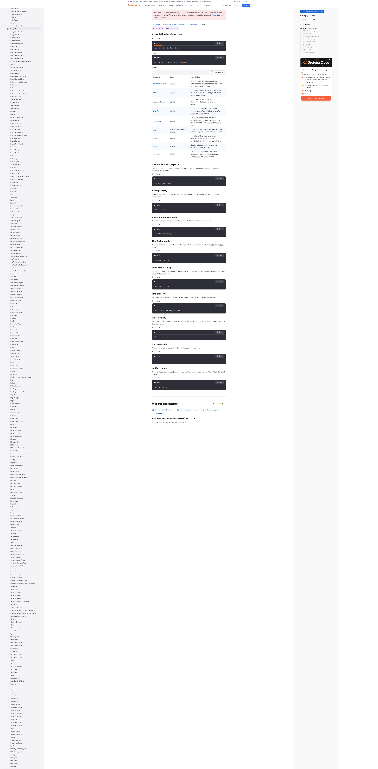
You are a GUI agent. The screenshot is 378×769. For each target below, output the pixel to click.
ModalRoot (14, 427)
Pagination (13, 462)
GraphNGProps (15, 280)
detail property (308, 33)
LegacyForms (14, 365)
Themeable (14, 699)
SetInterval (14, 604)
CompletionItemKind (17, 35)
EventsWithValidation (17, 144)
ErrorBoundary (15, 129)
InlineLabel (13, 339)
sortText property (309, 52)
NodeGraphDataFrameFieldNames (21, 454)
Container (13, 46)
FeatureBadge (15, 150)
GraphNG (13, 277)
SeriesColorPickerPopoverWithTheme (22, 583)
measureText (14, 412)
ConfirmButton (15, 38)
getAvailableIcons (16, 218)
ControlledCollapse (16, 58)
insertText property (309, 41)
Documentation (156, 24)
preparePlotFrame (16, 492)
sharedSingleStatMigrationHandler (21, 610)
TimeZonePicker (15, 722)
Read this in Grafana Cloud (311, 11)
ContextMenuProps (16, 52)
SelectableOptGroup (17, 545)
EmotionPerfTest (16, 123)
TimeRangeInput (15, 710)
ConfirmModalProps (17, 43)
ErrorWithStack (15, 138)
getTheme (13, 268)
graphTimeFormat (16, 291)
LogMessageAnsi (15, 398)
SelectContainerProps (17, 560)
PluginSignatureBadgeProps (19, 477)
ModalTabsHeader (16, 436)
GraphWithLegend (16, 294)
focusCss (13, 197)
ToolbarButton (15, 731)
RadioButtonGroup (16, 498)
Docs (198, 5)
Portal (12, 489)
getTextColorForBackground (19, 265)
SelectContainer (15, 557)
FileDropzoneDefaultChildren (19, 176)
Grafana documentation (170, 24)
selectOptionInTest (16, 566)
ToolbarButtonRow (16, 734)
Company (206, 5)
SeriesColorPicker (16, 578)
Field (11, 156)
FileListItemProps (15, 185)
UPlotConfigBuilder (16, 752)
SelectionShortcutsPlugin (18, 563)
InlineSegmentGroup (17, 341)
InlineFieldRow (15, 333)
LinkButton (13, 374)
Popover (13, 480)
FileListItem (14, 182)
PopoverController (16, 486)
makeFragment (15, 403)
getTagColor (14, 259)
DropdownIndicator (16, 117)
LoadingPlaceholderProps (18, 392)
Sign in (237, 5)
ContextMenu (14, 49)
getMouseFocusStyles (17, 241)
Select (12, 542)
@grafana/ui (193, 24)
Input (12, 347)
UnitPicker (13, 746)
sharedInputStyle (16, 607)
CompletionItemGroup (17, 32)
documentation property (311, 36)
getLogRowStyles (16, 238)
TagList (12, 690)
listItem (12, 383)
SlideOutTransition (16, 622)
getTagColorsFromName (18, 262)
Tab (11, 663)
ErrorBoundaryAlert (16, 132)
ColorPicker (14, 20)
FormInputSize (15, 209)
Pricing (171, 5)
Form (12, 200)
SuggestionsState (16, 657)
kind (154, 131)
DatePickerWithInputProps (19, 94)
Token (12, 728)
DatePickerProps (15, 88)
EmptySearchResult (16, 126)
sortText (156, 154)
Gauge (12, 215)
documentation (159, 102)
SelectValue (14, 572)
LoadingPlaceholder (16, 389)
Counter (13, 64)
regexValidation (15, 510)
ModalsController (16, 430)
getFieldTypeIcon (16, 226)
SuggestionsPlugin (16, 654)
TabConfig (14, 669)
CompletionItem (15, 29)
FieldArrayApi (14, 161)
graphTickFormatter (16, 288)
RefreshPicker (14, 507)
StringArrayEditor (16, 642)
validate (13, 766)
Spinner (12, 634)
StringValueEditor (16, 645)
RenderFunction (15, 516)
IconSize (13, 318)
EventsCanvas (15, 141)
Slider (12, 625)
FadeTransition (15, 147)
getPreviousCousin (16, 247)
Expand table (218, 72)
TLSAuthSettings (16, 725)
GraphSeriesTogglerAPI (17, 285)
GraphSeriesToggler (16, 282)
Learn (191, 5)
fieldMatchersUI (15, 164)
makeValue (13, 406)
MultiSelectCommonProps (18, 448)
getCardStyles (15, 221)
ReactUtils (13, 504)
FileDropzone (14, 173)
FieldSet (13, 167)
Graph (12, 274)
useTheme (13, 761)
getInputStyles (15, 235)
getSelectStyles (15, 253)
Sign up (246, 5)
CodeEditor (14, 8)
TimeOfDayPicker (16, 707)
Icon (11, 306)
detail (155, 93)
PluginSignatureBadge (17, 474)
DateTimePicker (15, 97)
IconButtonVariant (16, 312)
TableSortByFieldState (17, 681)
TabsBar (13, 684)
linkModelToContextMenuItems (20, 377)
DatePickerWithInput (17, 91)
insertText (157, 121)
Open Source (180, 5)
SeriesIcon (13, 586)
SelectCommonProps (17, 554)
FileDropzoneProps (16, 179)
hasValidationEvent (16, 297)
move (155, 146)
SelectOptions (15, 569)
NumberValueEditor (16, 457)
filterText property (309, 39)
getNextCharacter (16, 244)
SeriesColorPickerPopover (18, 581)
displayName (14, 105)
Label (12, 362)
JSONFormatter (15, 359)
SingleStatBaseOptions (18, 616)
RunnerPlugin (14, 524)
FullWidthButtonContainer (18, 212)
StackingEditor (15, 637)
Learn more (207, 1)
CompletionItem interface (308, 28)
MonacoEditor (15, 442)
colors (12, 23)
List (11, 380)
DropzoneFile (14, 120)
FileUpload (13, 188)
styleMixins (14, 648)
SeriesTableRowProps (17, 598)
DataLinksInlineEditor (17, 79)
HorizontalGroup (15, 300)
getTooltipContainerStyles (19, 271)
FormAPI (13, 203)
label (155, 138)
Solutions (161, 5)
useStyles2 (14, 758)
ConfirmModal (15, 41)
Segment (13, 533)
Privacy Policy (159, 1)
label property (307, 47)
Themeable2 (14, 702)
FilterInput (13, 191)
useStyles (13, 755)
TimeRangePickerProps (17, 716)
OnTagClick (14, 460)
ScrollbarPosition (16, 530)
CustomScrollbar (15, 70)
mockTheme (14, 418)
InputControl (14, 353)
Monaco (13, 439)
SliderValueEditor (16, 628)
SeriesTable (14, 589)
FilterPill (12, 194)
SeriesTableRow (15, 595)
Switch (12, 660)
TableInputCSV (15, 678)
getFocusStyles (15, 229)
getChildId (13, 223)
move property (307, 49)
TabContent (14, 672)
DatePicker (14, 85)
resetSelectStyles (16, 522)
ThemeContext (15, 704)
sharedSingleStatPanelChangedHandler (23, 613)
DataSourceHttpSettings (18, 82)
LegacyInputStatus (16, 368)
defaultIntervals (15, 100)
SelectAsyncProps (16, 548)
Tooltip (12, 737)
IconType (13, 321)
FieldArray (13, 159)
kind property (307, 44)
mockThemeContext (17, 421)
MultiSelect (14, 445)
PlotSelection (14, 471)
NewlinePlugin (14, 451)
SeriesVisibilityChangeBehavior (20, 601)
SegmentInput (15, 539)
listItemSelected (15, 386)
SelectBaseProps (16, 551)
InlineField (13, 330)
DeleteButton (14, 102)
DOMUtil (13, 111)
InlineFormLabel (15, 336)
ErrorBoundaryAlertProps (18, 135)
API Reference (183, 24)
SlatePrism (13, 619)
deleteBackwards (159, 84)
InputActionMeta (15, 350)
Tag (11, 687)
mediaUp (13, 415)
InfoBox (13, 327)
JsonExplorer (14, 356)
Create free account (316, 98)
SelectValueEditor (16, 575)
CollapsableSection (16, 14)
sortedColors (14, 631)
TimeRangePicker (16, 713)
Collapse (13, 17)
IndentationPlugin (16, 324)
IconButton (14, 309)
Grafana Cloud (149, 5)
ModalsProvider (15, 433)
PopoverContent (15, 483)
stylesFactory (14, 651)
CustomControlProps (17, 67)
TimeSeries (14, 719)
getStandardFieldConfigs (18, 256)
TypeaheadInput (15, 740)
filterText (156, 111)
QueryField (13, 495)
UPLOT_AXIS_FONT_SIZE (18, 749)
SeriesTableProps (16, 592)
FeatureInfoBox (15, 153)
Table (12, 675)
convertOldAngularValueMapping (21, 61)
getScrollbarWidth (16, 250)
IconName (13, 315)
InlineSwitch (14, 344)
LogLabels (13, 395)
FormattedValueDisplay (17, 206)
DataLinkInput (14, 73)
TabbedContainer (16, 666)
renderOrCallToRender (17, 519)
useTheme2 (14, 763)
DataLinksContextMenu (18, 76)
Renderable (14, 513)
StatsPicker (14, 640)
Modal (12, 424)
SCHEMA (13, 527)
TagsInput (13, 693)
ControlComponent (16, 55)
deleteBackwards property (311, 31)
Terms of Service (147, 1)
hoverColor (14, 303)
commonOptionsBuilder (18, 26)
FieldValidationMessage (18, 170)
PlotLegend (14, 468)
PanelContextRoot (16, 465)
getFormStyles (15, 232)
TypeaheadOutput (16, 743)
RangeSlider (14, 501)
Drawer (12, 114)
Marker (12, 409)
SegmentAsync (15, 536)
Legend (12, 371)
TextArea (13, 696)
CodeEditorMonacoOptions (19, 11)
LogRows (13, 401)
